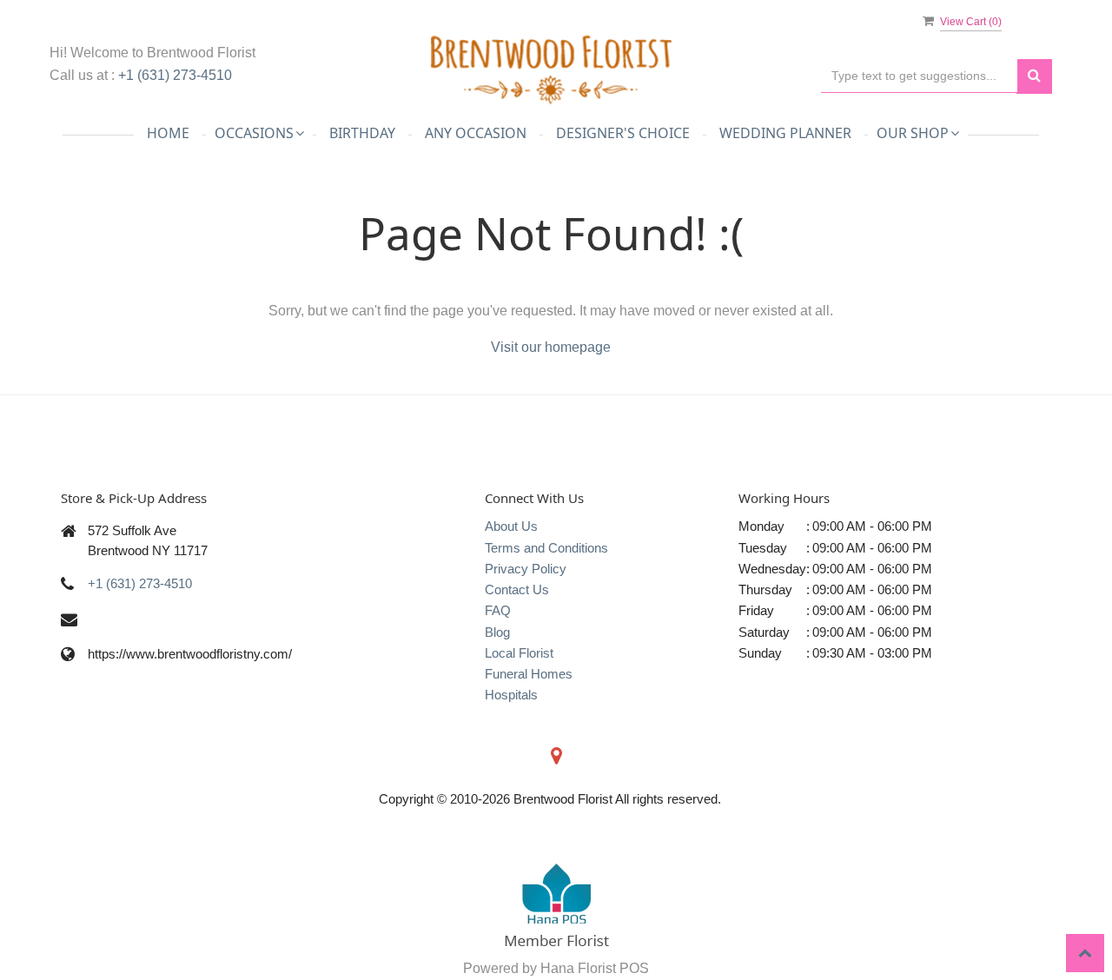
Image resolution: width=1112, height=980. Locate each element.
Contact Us (517, 589)
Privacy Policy (525, 568)
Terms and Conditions (546, 547)
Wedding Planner (785, 132)
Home (168, 132)
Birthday (362, 132)
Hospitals (511, 694)
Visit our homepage (551, 347)
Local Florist (519, 653)
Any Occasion (475, 132)
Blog (497, 632)
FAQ (498, 610)
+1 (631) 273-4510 (175, 75)
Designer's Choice (623, 132)
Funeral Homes (529, 673)
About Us (511, 526)
